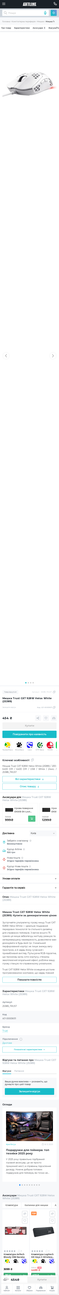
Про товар (6, 28)
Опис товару (28, 786)
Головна (6, 21)
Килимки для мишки (36, 1205)
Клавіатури (11, 1205)
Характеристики (22, 28)
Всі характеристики (27, 779)
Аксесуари (39, 28)
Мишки (40, 21)
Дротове (7, 1043)
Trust (5, 1030)
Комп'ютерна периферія (23, 21)
